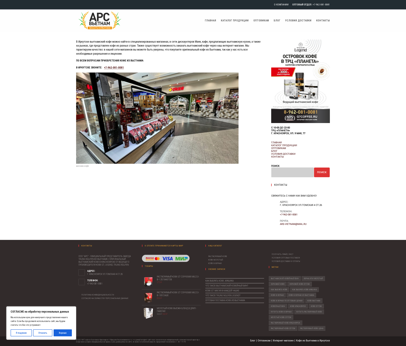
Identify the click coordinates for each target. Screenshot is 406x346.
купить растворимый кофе (309, 312)
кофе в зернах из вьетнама (301, 295)
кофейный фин (278, 306)
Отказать (42, 333)
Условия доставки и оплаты (286, 261)
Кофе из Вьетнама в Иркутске (313, 340)
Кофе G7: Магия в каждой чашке (222, 290)
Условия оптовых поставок (286, 258)
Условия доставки (283, 153)
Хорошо (63, 333)
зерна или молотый (313, 278)
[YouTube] (82, 4)
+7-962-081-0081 (321, 4)
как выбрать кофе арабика (304, 290)
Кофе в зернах (215, 263)
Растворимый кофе (217, 256)
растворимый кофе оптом (283, 328)
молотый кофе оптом (281, 317)
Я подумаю (21, 333)
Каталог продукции (284, 145)
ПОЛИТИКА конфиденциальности (97, 295)
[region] (41, 323)
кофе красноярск (298, 306)
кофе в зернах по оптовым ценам (286, 301)
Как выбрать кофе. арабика (219, 280)
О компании (281, 4)
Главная (276, 142)
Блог (274, 151)
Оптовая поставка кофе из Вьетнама (225, 300)
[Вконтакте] (78, 4)
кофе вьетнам (313, 301)
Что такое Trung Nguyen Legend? (222, 295)
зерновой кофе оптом (299, 284)
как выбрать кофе (279, 290)
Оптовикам (278, 148)
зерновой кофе (278, 284)
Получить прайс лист (282, 254)
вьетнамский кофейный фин (285, 278)
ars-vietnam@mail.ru (293, 224)
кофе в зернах (277, 295)
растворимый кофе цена (311, 328)
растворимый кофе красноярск (285, 323)
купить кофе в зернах (281, 312)
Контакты (277, 156)
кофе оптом (316, 306)
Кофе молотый (215, 260)
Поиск (275, 166)
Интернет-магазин (283, 340)
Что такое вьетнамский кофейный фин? (226, 285)
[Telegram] (86, 4)
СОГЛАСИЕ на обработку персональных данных (104, 298)
